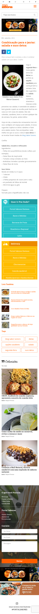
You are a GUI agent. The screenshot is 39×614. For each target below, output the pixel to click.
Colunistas (6, 503)
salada (31, 344)
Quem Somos (7, 514)
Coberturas (6, 501)
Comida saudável (19, 271)
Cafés (19, 236)
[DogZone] (19, 25)
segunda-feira (11, 350)
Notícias (5, 497)
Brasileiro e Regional (19, 229)
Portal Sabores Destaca (19, 209)
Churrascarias (19, 264)
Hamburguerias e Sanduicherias (19, 278)
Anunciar (5, 517)
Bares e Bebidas (19, 216)
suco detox (29, 350)
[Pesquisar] (34, 15)
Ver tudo (4, 366)
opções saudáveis (12, 344)
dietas (31, 339)
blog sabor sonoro (13, 339)
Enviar (19, 561)
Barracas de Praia (19, 222)
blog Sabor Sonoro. (29, 135)
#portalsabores (19, 609)
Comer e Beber (7, 499)
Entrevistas (6, 519)
